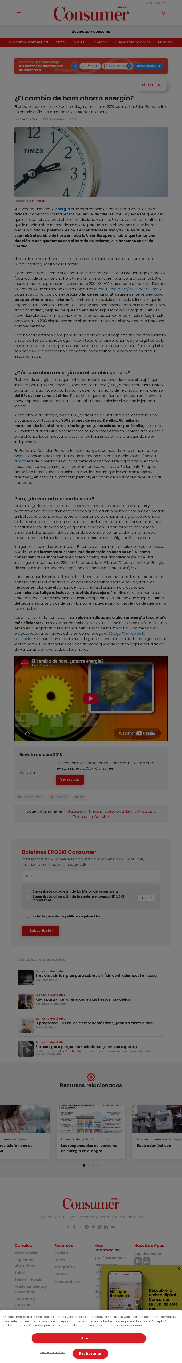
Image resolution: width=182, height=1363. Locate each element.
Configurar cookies (52, 1352)
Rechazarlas (90, 1353)
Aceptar (88, 1338)
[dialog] (91, 1336)
